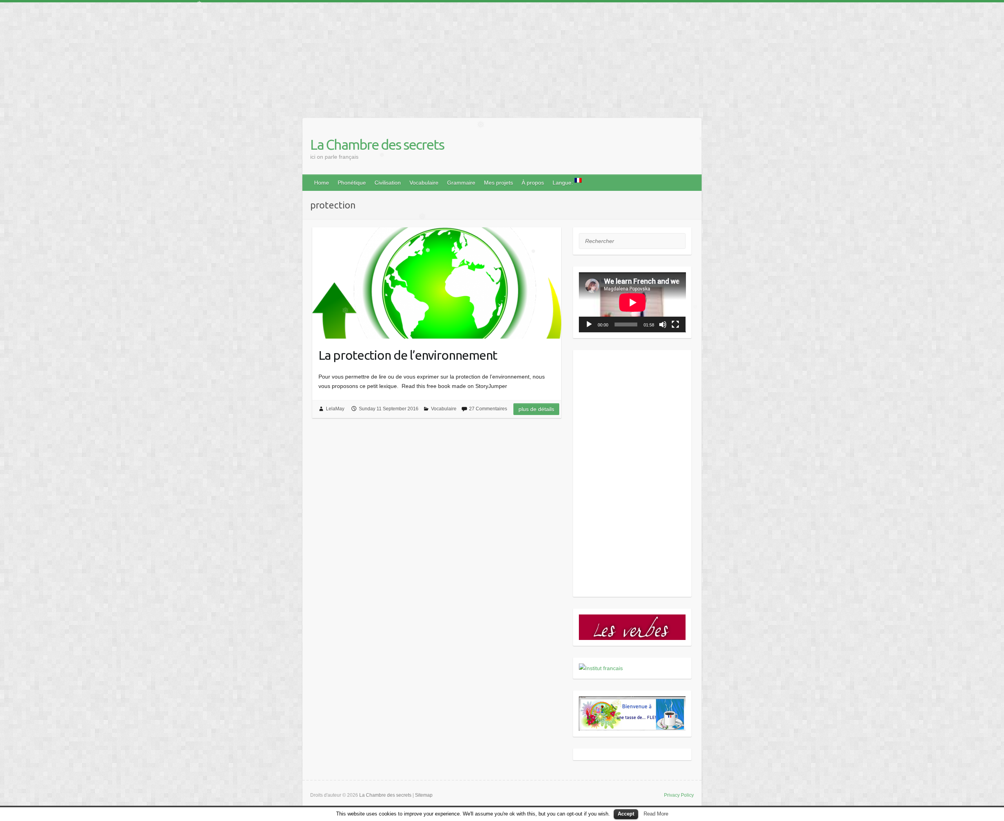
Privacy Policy (679, 795)
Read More (656, 814)
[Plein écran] (675, 324)
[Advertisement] (235, 57)
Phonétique (352, 182)
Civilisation (388, 182)
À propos (533, 182)
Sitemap (424, 795)
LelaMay (335, 408)
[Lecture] (589, 324)
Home (321, 182)
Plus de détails (536, 409)
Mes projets (498, 182)
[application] (632, 302)
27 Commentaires (488, 408)
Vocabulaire (423, 182)
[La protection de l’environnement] (436, 283)
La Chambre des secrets (377, 144)
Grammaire (461, 182)
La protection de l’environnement (407, 355)
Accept (626, 814)
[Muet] (663, 324)
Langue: (564, 182)
